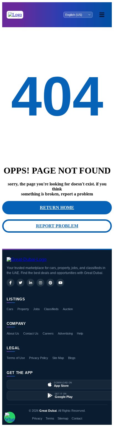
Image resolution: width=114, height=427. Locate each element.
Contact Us (30, 333)
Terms (50, 418)
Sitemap (63, 418)
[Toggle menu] (101, 14)
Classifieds (51, 309)
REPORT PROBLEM (57, 225)
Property (23, 309)
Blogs (72, 358)
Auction (68, 309)
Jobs (36, 309)
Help (80, 333)
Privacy (37, 418)
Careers (48, 333)
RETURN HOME (57, 207)
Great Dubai (48, 410)
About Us (13, 333)
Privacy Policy (38, 358)
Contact (77, 418)
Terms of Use (16, 358)
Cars (10, 309)
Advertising (65, 333)
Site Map (58, 358)
